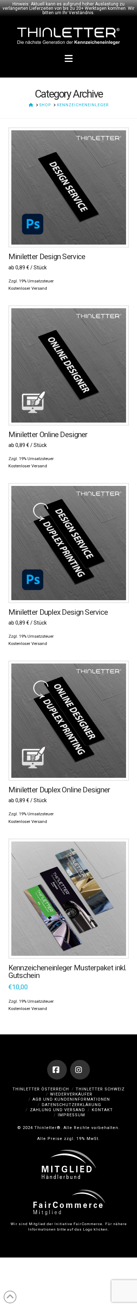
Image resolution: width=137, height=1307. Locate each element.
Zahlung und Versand (57, 1110)
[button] (68, 59)
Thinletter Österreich (40, 1089)
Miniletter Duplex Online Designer (59, 789)
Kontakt (102, 1110)
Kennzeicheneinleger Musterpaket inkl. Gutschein (67, 971)
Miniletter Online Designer (48, 434)
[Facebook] (57, 1070)
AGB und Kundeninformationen (71, 1099)
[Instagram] (80, 1070)
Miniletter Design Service (46, 256)
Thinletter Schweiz (100, 1089)
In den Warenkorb (71, 945)
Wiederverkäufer (71, 1094)
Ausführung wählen (70, 234)
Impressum (71, 1115)
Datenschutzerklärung (71, 1104)
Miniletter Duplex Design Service (58, 612)
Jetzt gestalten (68, 412)
